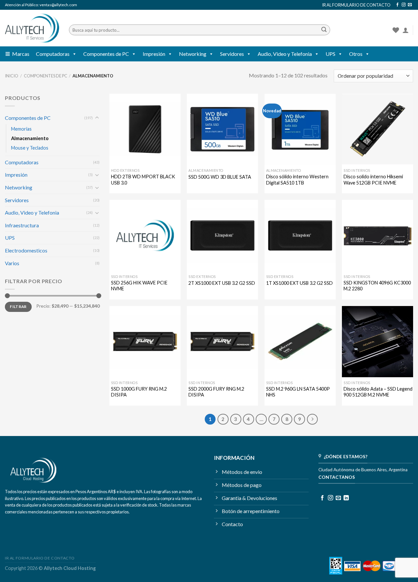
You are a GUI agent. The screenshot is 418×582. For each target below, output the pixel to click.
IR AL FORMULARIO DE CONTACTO (356, 5)
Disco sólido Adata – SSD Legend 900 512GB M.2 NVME (378, 392)
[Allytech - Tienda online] (32, 28)
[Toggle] (97, 118)
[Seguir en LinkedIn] (346, 498)
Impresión (154, 54)
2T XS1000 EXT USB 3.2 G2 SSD (221, 283)
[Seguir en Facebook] (397, 5)
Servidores (232, 54)
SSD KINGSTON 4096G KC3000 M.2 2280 (377, 286)
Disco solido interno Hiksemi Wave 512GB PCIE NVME (373, 180)
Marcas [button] (20, 54)
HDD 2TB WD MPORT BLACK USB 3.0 (143, 180)
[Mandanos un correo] (410, 5)
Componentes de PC (106, 54)
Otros (355, 54)
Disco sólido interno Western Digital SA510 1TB (297, 180)
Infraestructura (22, 225)
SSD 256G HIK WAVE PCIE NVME (139, 286)
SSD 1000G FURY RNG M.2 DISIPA (139, 392)
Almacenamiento (30, 138)
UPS (330, 54)
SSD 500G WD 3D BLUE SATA (219, 177)
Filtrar (18, 306)
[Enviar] (324, 30)
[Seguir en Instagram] (404, 5)
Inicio (11, 75)
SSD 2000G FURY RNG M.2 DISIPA (216, 392)
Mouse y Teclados (29, 148)
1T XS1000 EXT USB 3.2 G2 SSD (299, 283)
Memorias (21, 129)
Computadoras (53, 54)
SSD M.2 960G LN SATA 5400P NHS (298, 392)
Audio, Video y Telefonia (285, 54)
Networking (192, 54)
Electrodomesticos (26, 250)
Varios (12, 263)
